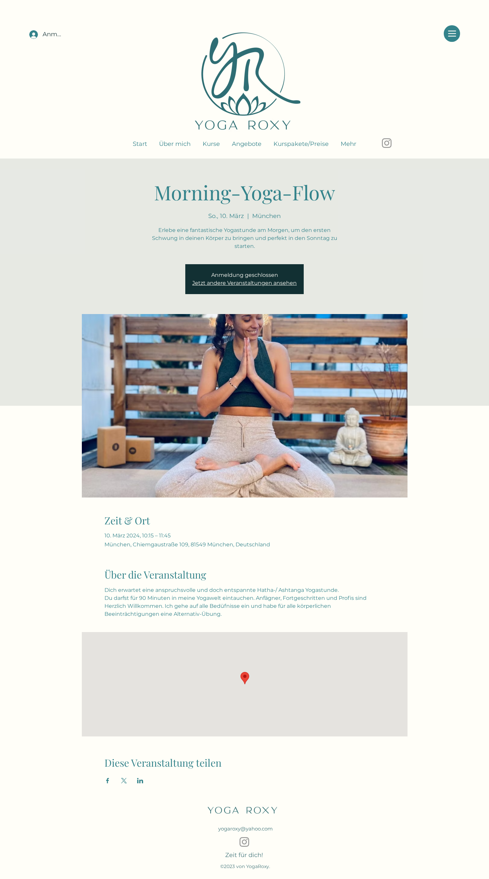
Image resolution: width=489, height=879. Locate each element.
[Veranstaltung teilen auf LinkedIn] (140, 780)
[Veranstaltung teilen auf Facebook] (107, 780)
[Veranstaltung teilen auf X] (124, 780)
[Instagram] (386, 143)
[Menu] (452, 33)
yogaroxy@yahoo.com (245, 828)
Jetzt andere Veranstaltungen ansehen (244, 283)
